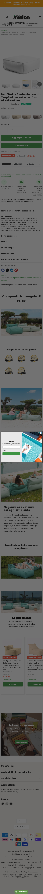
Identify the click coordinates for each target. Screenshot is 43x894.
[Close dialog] (41, 433)
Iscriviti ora (11, 454)
